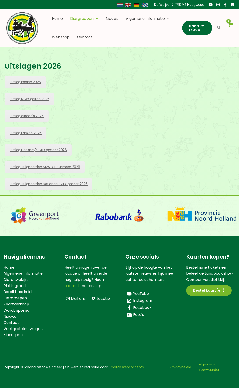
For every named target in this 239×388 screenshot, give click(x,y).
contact (71, 285)
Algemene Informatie (23, 273)
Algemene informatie (145, 18)
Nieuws (112, 18)
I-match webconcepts (126, 367)
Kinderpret (13, 334)
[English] (128, 4)
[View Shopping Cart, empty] (230, 28)
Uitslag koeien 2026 (25, 82)
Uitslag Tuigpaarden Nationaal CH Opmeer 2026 (49, 184)
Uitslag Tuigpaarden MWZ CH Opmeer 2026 (45, 167)
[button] (96, 18)
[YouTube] (211, 5)
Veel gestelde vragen (23, 328)
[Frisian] (145, 4)
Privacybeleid (180, 367)
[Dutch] (120, 4)
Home (57, 18)
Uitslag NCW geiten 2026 (29, 99)
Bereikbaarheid (18, 291)
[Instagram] (218, 5)
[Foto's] (232, 5)
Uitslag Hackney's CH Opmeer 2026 (38, 150)
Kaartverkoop (16, 304)
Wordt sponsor (17, 310)
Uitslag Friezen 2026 (26, 133)
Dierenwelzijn (16, 279)
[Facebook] (225, 5)
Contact (84, 37)
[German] (137, 4)
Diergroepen (82, 18)
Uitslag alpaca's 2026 (27, 116)
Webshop (61, 37)
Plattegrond (15, 285)
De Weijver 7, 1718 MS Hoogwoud (179, 5)
